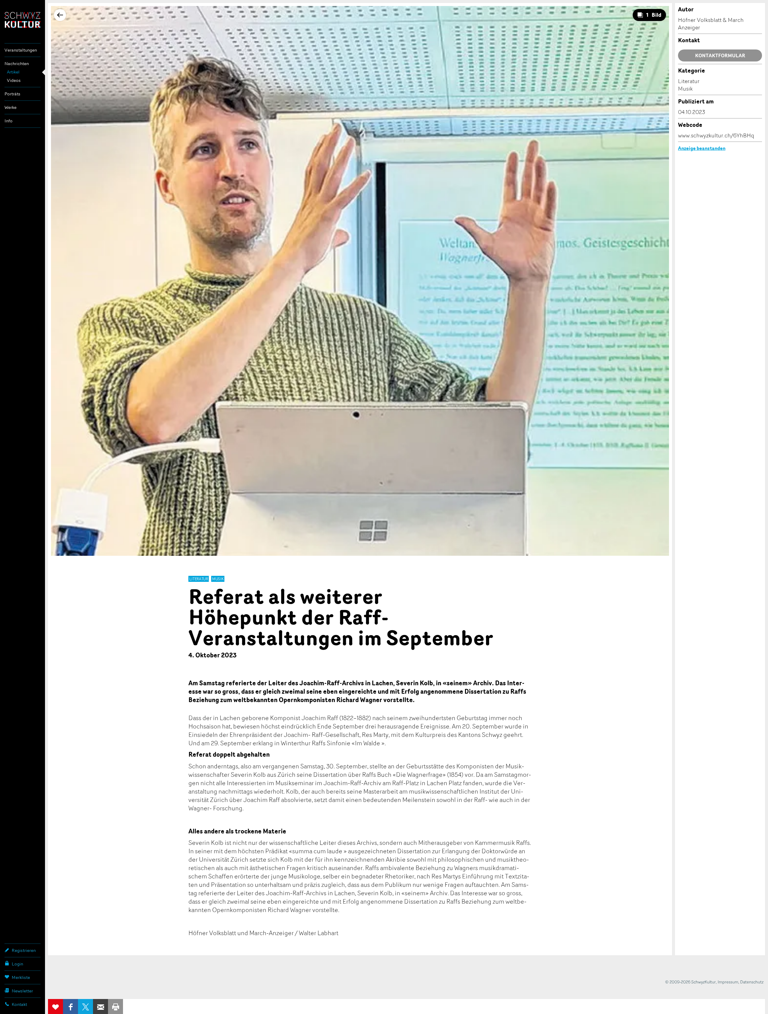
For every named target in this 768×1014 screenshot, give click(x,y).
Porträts (12, 94)
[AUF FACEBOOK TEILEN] (70, 1006)
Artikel (13, 72)
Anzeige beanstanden (701, 148)
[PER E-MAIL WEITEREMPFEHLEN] (100, 1006)
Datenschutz (752, 982)
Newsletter (22, 991)
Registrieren (24, 950)
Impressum (728, 982)
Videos (14, 80)
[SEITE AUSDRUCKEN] (115, 1006)
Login (17, 964)
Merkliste (21, 977)
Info (8, 121)
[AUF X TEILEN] (85, 1006)
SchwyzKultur (22, 20)
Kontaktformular (720, 55)
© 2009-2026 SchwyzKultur (690, 982)
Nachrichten (16, 63)
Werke (10, 107)
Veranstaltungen (20, 50)
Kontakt (19, 1004)
